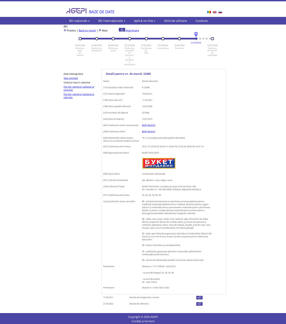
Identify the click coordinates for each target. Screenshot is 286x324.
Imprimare (132, 30)
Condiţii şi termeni (143, 321)
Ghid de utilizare (175, 21)
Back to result (87, 30)
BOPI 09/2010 (148, 125)
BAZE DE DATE (102, 11)
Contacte (201, 21)
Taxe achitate (71, 78)
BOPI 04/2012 (148, 131)
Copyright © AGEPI (143, 317)
